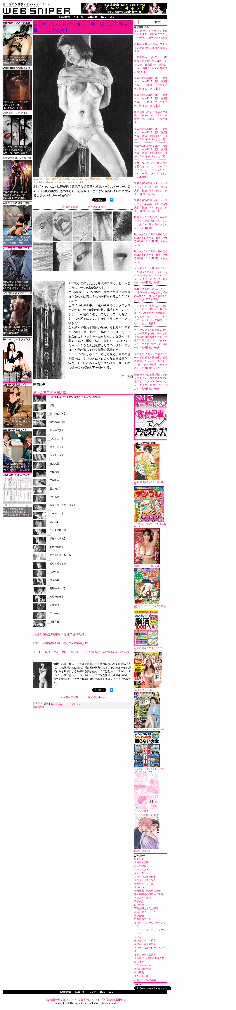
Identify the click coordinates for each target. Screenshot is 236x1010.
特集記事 (139, 858)
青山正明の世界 (142, 968)
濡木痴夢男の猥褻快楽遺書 (148, 894)
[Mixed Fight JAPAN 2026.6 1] (17, 244)
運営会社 (120, 999)
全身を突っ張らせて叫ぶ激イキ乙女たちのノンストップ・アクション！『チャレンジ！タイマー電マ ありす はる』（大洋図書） (150, 169)
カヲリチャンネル (143, 965)
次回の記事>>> (96, 207)
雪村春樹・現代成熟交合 (147, 890)
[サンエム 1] (17, 290)
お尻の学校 (140, 865)
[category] (150, 856)
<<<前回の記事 (69, 207)
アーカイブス (141, 869)
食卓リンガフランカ (145, 880)
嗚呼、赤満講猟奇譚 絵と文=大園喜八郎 (60, 643)
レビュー (139, 936)
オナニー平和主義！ (145, 954)
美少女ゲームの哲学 (145, 940)
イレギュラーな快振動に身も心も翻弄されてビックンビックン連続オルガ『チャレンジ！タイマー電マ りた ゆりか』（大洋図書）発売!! (150, 275)
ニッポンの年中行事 (145, 876)
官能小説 (139, 901)
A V (112, 17)
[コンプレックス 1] (17, 199)
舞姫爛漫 (139, 972)
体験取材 (92, 17)
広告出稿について (88, 999)
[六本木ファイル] (17, 109)
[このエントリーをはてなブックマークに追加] (111, 200)
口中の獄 (139, 905)
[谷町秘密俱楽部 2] (17, 335)
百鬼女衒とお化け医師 (146, 908)
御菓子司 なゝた (143, 883)
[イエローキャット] (124, 12)
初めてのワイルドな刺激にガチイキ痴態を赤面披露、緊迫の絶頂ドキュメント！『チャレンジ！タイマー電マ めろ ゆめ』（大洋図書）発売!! (150, 361)
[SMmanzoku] (17, 154)
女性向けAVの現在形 (145, 979)
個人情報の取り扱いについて (61, 999)
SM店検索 (64, 17)
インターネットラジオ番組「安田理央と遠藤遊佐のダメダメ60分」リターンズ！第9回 (150, 34)
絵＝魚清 (39, 706)
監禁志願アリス (142, 919)
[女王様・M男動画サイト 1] (17, 471)
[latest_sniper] (150, 443)
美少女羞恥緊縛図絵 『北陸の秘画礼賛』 (60, 634)
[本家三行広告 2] (17, 516)
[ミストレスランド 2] (17, 426)
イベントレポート (143, 976)
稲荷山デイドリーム (145, 912)
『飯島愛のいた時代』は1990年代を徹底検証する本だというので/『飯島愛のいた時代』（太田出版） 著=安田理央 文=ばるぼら (152, 64)
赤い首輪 (139, 915)
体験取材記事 (141, 862)
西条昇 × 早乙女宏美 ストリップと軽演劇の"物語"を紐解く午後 (150, 48)
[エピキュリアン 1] (17, 64)
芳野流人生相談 (142, 897)
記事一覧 (79, 17)
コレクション (74, 703)
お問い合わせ (106, 999)
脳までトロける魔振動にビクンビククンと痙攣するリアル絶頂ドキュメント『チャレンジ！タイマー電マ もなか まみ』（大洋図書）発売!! (150, 381)
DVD (103, 17)
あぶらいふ (140, 887)
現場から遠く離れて (145, 944)
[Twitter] (150, 985)
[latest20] (150, 27)
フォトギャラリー (143, 873)
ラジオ (92, 992)
